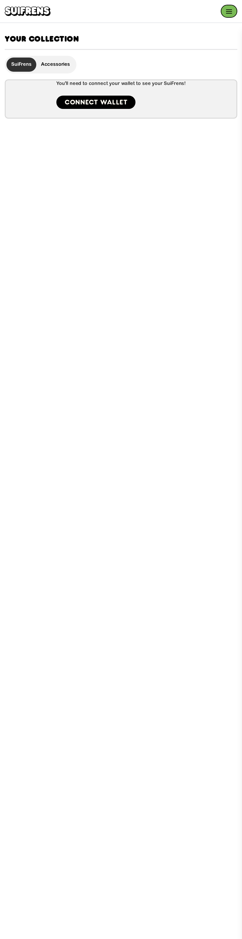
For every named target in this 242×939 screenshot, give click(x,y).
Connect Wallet (95, 102)
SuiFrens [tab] (21, 64)
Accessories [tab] (55, 64)
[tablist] (40, 64)
